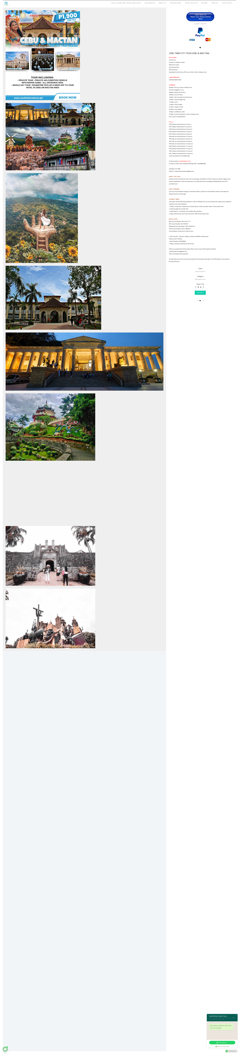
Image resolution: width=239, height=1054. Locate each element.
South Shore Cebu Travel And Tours (126, 3)
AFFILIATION (227, 3)
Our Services (150, 3)
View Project (200, 292)
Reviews (204, 3)
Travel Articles (191, 3)
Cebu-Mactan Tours (200, 279)
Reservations (175, 3)
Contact (215, 3)
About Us (162, 3)
